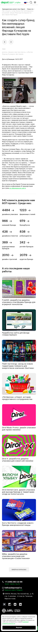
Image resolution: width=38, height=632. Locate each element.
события (29, 52)
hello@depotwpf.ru (13, 588)
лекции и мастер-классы (17, 52)
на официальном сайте (17, 188)
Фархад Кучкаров (8, 54)
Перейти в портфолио (19, 569)
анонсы (4, 52)
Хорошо (19, 627)
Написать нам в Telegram (14, 590)
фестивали (19, 54)
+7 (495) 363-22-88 (13, 582)
